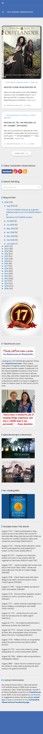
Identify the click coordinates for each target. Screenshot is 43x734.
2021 (6, 256)
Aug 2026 (11, 206)
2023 (6, 251)
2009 (6, 286)
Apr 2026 (11, 232)
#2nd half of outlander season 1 (18, 82)
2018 (6, 263)
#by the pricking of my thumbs (18, 115)
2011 (6, 281)
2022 (6, 253)
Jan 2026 (11, 244)
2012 (6, 278)
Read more (31, 100)
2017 (6, 266)
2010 (6, 283)
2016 (6, 268)
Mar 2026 (11, 236)
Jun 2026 (11, 225)
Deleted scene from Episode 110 (20, 87)
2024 (6, 248)
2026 (6, 202)
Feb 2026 (11, 240)
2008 (6, 288)
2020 (6, 258)
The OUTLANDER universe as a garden (22, 210)
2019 (6, 261)
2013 (6, 276)
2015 (6, 271)
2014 (6, 273)
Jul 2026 (10, 221)
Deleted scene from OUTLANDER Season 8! (23, 213)
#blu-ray (34, 82)
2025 (6, 246)
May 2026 (11, 228)
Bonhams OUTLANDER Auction (19, 217)
